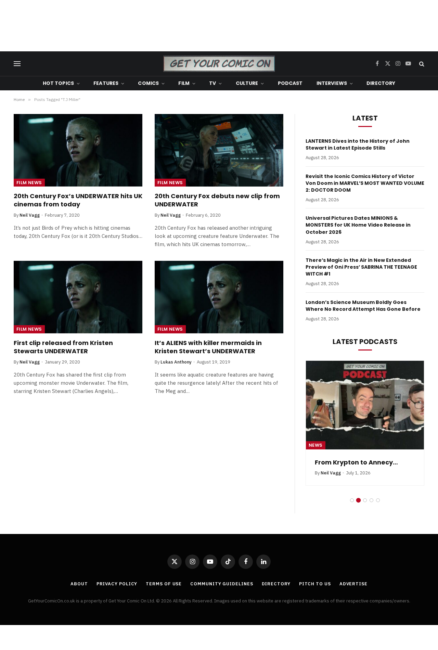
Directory (380, 83)
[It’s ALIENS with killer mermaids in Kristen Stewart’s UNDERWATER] (219, 297)
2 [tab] (358, 500)
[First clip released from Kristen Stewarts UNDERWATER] (78, 297)
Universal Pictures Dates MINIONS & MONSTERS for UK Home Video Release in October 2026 (358, 225)
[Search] (421, 64)
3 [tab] (365, 500)
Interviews (332, 83)
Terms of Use (164, 584)
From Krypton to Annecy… (356, 462)
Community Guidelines (221, 584)
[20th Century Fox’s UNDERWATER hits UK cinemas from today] (78, 150)
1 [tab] (352, 500)
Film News (29, 182)
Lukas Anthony (176, 362)
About (79, 584)
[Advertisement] (219, 25)
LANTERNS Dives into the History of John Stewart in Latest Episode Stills (358, 144)
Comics (148, 83)
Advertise (353, 584)
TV (212, 83)
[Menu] (17, 64)
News (316, 445)
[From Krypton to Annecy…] (365, 405)
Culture (247, 83)
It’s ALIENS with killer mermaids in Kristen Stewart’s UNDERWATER (208, 347)
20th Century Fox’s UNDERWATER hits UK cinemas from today (78, 200)
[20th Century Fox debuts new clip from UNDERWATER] (219, 150)
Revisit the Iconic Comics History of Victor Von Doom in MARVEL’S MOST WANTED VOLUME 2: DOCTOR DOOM (365, 183)
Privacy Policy (117, 584)
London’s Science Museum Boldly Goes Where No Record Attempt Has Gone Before (363, 306)
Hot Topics (58, 83)
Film (184, 83)
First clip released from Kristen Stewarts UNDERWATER (63, 347)
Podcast (290, 83)
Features (105, 83)
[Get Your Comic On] (219, 63)
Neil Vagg (30, 215)
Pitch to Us (315, 584)
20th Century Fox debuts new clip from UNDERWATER (217, 200)
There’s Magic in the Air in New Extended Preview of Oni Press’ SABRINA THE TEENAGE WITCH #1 (361, 267)
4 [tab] (371, 500)
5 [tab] (378, 500)
